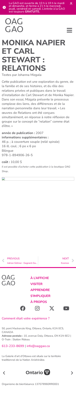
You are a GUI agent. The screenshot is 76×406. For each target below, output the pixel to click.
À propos (38, 302)
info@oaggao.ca (38, 346)
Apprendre (40, 290)
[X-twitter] (51, 308)
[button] (69, 30)
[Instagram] (37, 308)
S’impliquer (40, 296)
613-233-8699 (13, 346)
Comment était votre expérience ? (25, 318)
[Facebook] (22, 308)
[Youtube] (66, 308)
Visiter (36, 284)
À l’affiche (39, 278)
